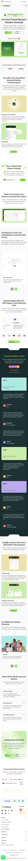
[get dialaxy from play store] (23, 801)
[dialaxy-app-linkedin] (2, 813)
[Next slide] (16, 289)
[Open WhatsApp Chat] (3, 857)
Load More (13, 151)
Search (22, 179)
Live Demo (23, 1)
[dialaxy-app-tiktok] (8, 813)
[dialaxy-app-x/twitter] (8, 810)
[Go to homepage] (5, 5)
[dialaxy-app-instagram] (12, 810)
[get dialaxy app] (19, 801)
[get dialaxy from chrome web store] (15, 801)
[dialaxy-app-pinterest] (5, 813)
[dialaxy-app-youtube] (5, 810)
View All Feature (5, 829)
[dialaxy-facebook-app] (2, 810)
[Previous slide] (12, 289)
